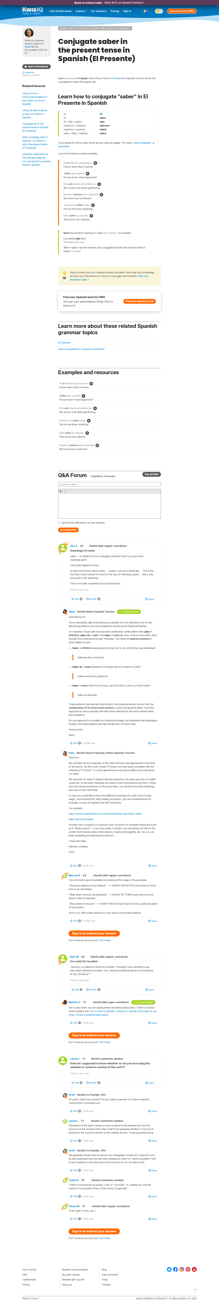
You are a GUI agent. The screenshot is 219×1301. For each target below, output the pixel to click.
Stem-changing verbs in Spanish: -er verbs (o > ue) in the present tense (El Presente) (35, 142)
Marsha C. (75, 1002)
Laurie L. (75, 1058)
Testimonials (29, 1279)
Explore (80, 11)
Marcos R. (75, 875)
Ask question (68, 529)
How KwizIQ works (61, 11)
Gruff (72, 1094)
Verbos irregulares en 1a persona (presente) (81, 349)
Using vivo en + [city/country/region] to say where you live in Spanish (34, 99)
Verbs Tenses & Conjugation (114, 28)
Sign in (127, 11)
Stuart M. (74, 1206)
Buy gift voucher (71, 1274)
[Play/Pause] (95, 163)
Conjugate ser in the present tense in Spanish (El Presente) (35, 127)
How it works (29, 1269)
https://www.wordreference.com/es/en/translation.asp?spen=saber (105, 813)
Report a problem (31, 75)
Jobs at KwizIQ (110, 1274)
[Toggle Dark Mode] (159, 11)
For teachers (99, 11)
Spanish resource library (75, 1269)
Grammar (83, 28)
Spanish (63, 28)
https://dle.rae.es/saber (81, 819)
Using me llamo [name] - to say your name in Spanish (35, 114)
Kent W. (74, 956)
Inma (71, 752)
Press (105, 1279)
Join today (105, 940)
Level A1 (94, 28)
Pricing (115, 11)
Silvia (72, 611)
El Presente (64, 342)
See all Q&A (152, 474)
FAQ (24, 1274)
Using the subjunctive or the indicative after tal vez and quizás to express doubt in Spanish (36, 159)
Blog (104, 1269)
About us (67, 1284)
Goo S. (74, 545)
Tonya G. (74, 1180)
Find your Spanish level (140, 301)
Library (73, 28)
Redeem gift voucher (73, 1279)
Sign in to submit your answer (94, 933)
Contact (106, 1284)
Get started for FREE (182, 10)
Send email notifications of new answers (83, 522)
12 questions (28, 72)
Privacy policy (30, 1298)
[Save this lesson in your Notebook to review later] (36, 66)
